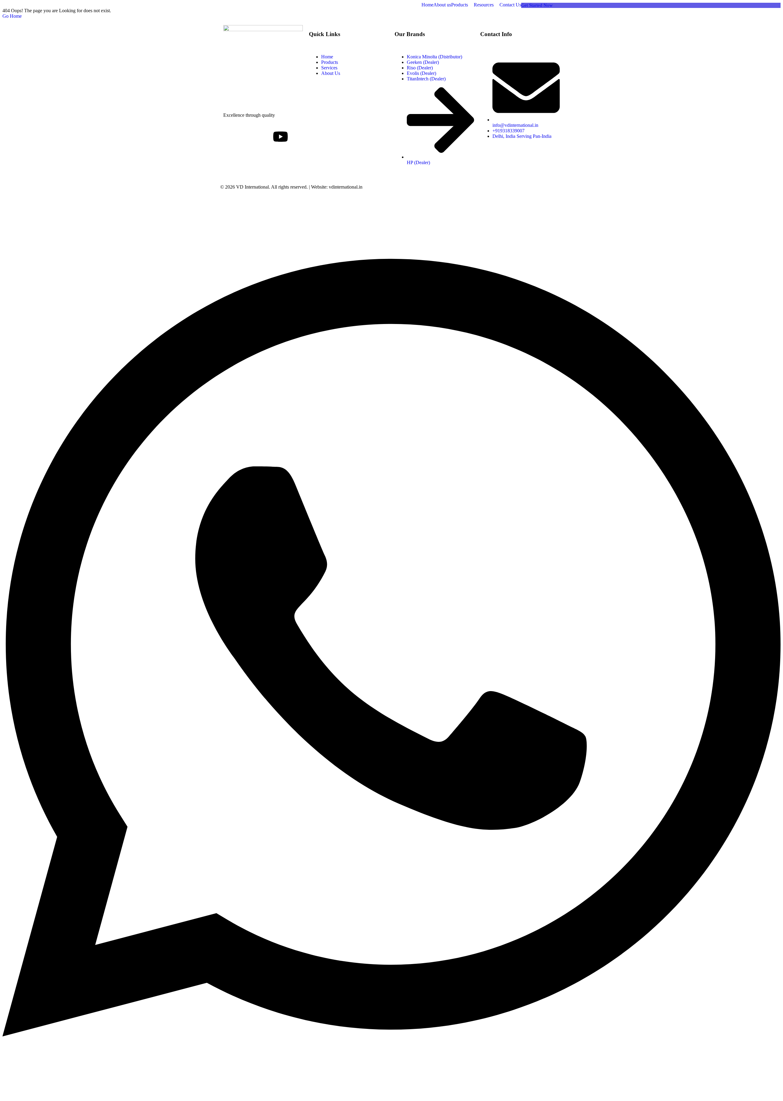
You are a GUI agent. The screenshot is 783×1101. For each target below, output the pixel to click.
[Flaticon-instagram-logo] (264, 136)
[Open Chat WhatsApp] (391, 1090)
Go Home (12, 16)
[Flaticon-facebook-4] (231, 136)
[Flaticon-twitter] (247, 136)
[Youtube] (280, 138)
